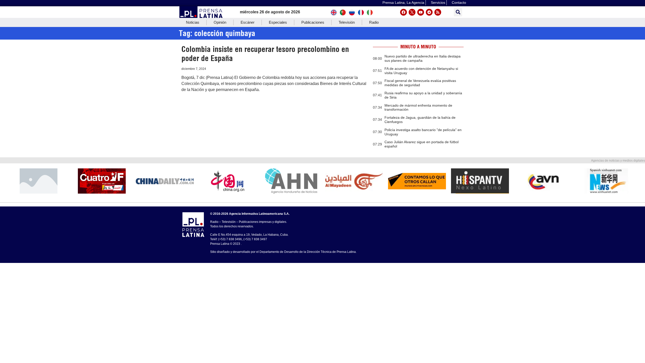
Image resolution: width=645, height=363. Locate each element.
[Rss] (437, 12)
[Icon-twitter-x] (412, 12)
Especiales (278, 22)
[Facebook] (403, 12)
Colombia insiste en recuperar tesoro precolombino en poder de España (265, 53)
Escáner (247, 22)
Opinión (220, 22)
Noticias (192, 22)
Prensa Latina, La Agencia (403, 3)
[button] (458, 12)
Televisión (347, 22)
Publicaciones (312, 22)
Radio (374, 22)
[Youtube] (420, 12)
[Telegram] (429, 12)
